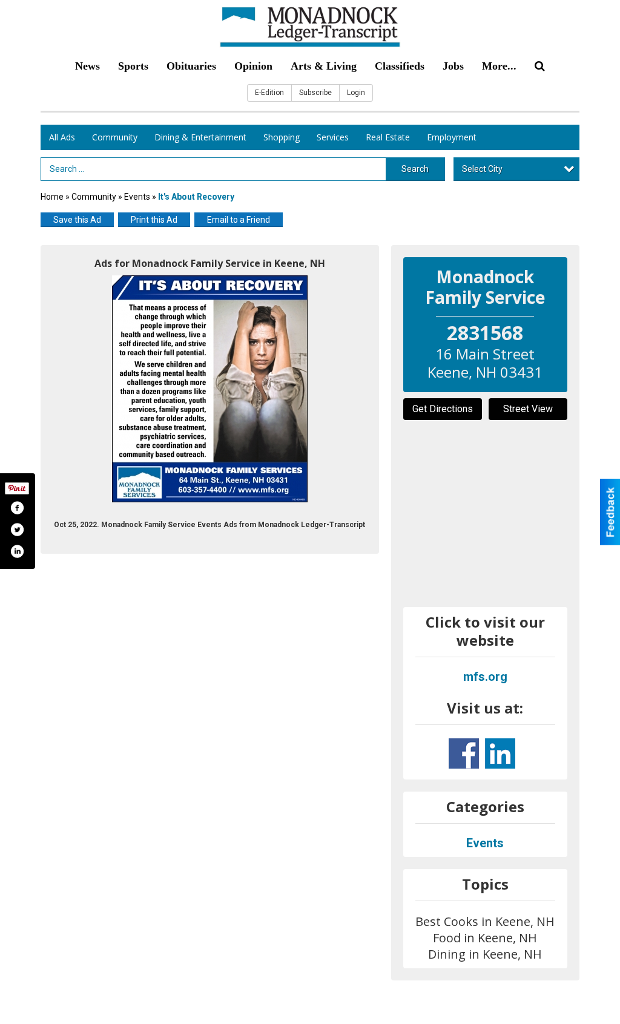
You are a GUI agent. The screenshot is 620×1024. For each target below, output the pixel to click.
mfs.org (485, 676)
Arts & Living (324, 66)
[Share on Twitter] (17, 529)
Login (356, 92)
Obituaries (191, 66)
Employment (452, 137)
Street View (528, 409)
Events (138, 197)
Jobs (453, 66)
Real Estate (388, 137)
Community (114, 137)
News (87, 66)
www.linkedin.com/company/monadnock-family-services (500, 753)
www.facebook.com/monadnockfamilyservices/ (464, 753)
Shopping (281, 137)
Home (52, 197)
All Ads (62, 137)
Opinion (253, 66)
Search (415, 169)
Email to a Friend (238, 220)
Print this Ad (154, 220)
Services (333, 137)
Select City (482, 169)
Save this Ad (77, 220)
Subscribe (315, 92)
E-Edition (269, 92)
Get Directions (442, 409)
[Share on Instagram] (17, 551)
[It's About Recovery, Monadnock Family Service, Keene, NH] (210, 388)
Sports (133, 66)
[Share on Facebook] (17, 507)
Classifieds (399, 66)
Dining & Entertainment (200, 137)
